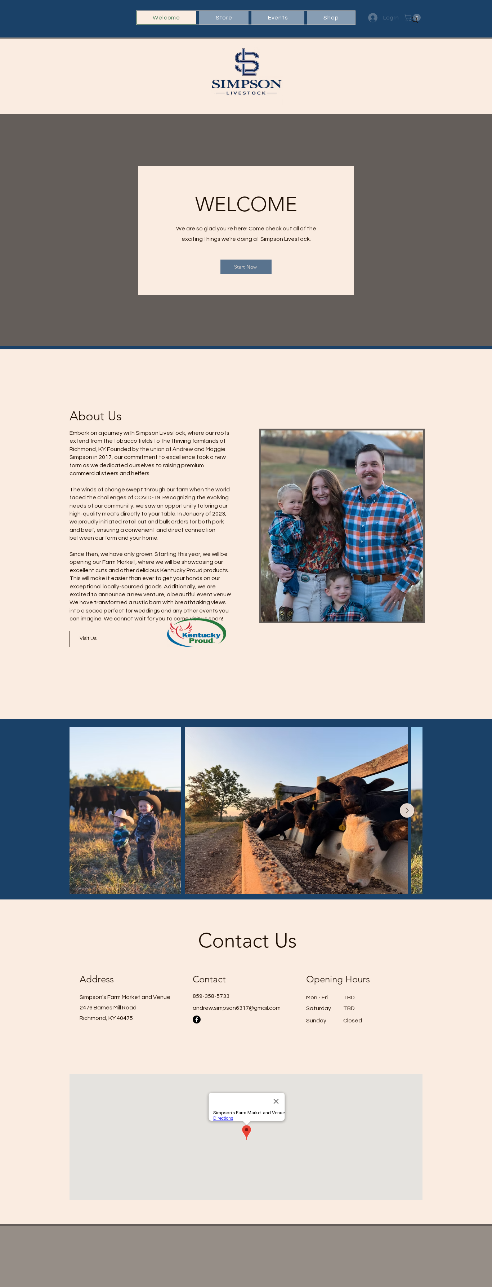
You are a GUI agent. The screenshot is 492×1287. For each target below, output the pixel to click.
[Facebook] (197, 1019)
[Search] (414, 19)
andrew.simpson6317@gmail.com (237, 1008)
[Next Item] (407, 810)
